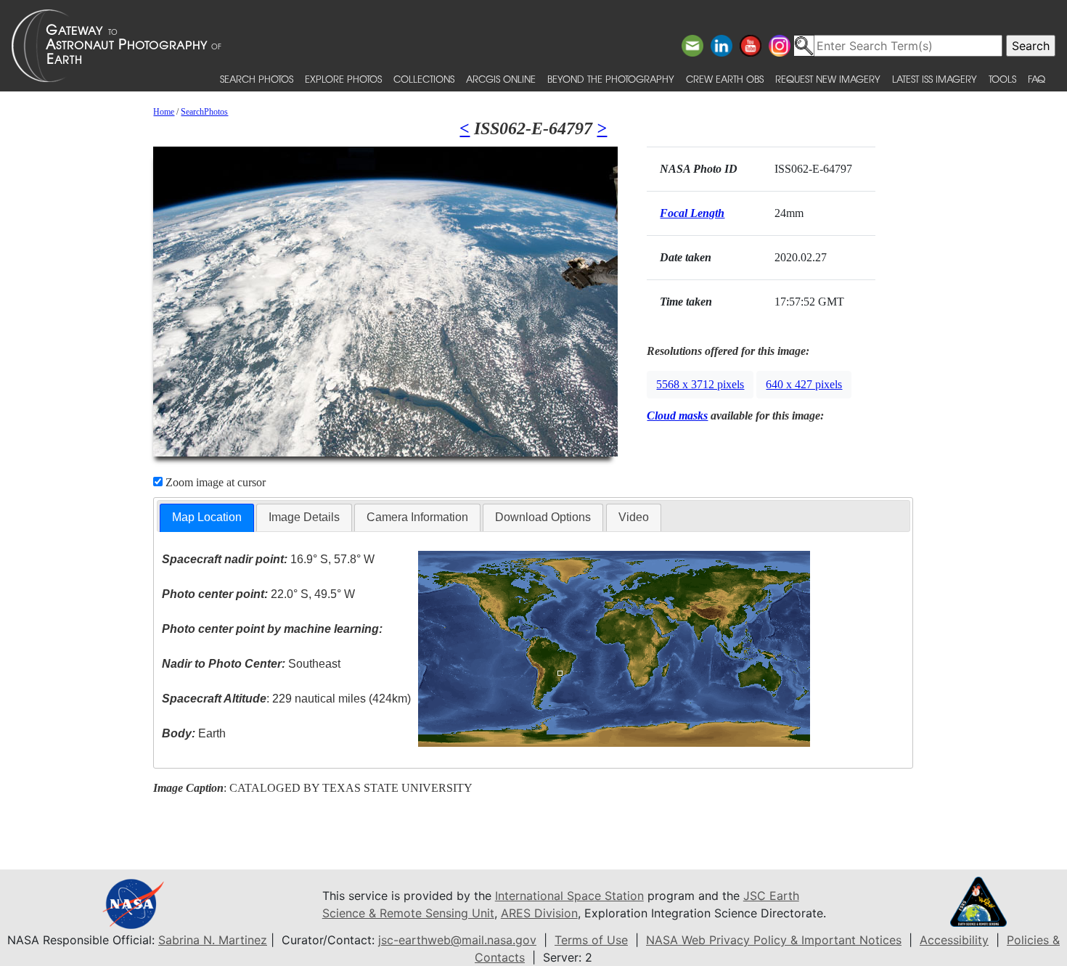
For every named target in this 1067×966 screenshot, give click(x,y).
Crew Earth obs (725, 79)
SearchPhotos (204, 112)
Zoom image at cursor (214, 482)
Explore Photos (343, 79)
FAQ (1036, 79)
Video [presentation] (633, 517)
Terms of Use (591, 940)
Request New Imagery (827, 79)
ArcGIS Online (501, 79)
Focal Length (692, 213)
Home (163, 112)
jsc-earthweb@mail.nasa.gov (457, 940)
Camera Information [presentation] (417, 517)
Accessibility (954, 940)
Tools (1002, 79)
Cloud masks (677, 415)
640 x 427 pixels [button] (804, 384)
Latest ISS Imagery (934, 79)
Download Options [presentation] (543, 517)
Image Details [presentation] (304, 517)
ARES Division (539, 913)
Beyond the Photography (610, 79)
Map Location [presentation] (207, 517)
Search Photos (256, 79)
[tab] (207, 518)
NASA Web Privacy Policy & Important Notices (774, 940)
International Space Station (569, 895)
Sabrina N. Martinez (212, 940)
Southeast (251, 664)
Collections (423, 79)
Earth (194, 733)
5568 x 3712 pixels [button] (700, 384)
